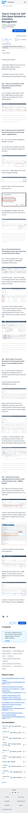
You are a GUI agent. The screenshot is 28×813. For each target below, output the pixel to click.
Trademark (7, 805)
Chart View (10, 656)
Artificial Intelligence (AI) (18, 651)
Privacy (7, 797)
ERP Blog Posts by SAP (7, 5)
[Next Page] (15, 670)
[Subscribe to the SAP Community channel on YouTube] (15, 792)
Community (11, 2)
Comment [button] (22, 623)
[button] (7, 42)
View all (4, 782)
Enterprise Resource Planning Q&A (12, 692)
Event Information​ (17, 666)
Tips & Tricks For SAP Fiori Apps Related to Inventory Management (14, 17)
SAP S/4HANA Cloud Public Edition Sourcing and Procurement (12, 47)
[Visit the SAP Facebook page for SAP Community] (10, 792)
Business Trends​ (16, 653)
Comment (7, 640)
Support (21, 805)
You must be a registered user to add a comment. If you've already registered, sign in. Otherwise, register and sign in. (13, 635)
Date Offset (4, 661)
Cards (3, 656)
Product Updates (6, 53)
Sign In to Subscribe (19, 30)
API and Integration (6, 651)
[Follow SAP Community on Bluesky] (12, 792)
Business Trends (5, 653)
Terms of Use (21, 797)
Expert (3, 668)
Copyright (7, 801)
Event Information (6, 666)
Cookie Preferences (7, 809)
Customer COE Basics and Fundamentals (10, 658)
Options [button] (13, 33)
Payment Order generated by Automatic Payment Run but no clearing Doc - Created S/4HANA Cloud (13, 689)
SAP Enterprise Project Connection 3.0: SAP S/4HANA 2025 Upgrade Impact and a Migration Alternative (13, 704)
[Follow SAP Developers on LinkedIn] (18, 792)
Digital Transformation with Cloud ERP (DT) (11, 663)
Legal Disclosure (21, 801)
